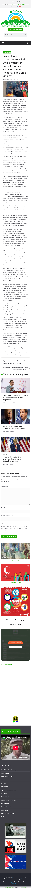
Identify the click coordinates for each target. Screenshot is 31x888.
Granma (3, 783)
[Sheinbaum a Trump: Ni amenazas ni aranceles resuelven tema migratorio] (15, 379)
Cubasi (16, 79)
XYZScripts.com (23, 887)
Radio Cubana (5, 796)
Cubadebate (4, 786)
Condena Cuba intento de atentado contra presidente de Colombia (15, 368)
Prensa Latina (5, 803)
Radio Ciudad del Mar (7, 776)
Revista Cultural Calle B (7, 813)
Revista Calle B (15, 561)
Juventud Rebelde (6, 806)
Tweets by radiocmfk (6, 664)
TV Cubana (4, 793)
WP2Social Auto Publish (9, 887)
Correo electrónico (7, 515)
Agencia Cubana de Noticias (8, 790)
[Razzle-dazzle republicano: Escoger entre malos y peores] (15, 410)
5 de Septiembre (5, 773)
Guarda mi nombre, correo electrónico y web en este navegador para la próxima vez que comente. (14, 528)
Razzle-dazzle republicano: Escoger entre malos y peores (14, 427)
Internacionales (7, 52)
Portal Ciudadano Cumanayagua (10, 770)
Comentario (5, 486)
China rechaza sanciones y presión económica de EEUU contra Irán (18, 5)
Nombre (4, 508)
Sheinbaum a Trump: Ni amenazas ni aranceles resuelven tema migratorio (15, 397)
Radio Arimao (5, 817)
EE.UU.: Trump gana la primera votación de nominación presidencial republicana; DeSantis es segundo (14, 458)
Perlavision (4, 780)
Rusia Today (4, 810)
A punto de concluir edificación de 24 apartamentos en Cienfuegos (14, 362)
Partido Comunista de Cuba (8, 800)
